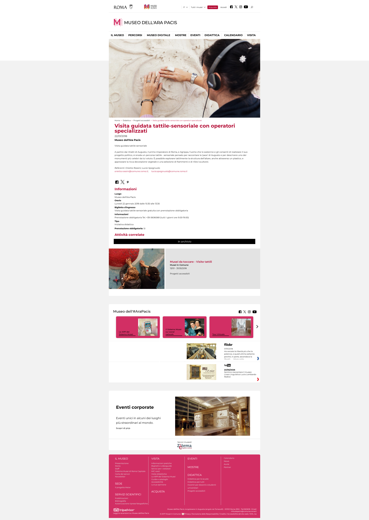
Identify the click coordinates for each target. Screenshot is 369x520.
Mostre (180, 35)
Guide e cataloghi (159, 479)
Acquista (213, 7)
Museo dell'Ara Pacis (150, 22)
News (226, 461)
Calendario (233, 35)
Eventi (195, 35)
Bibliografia (120, 501)
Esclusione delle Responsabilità (205, 514)
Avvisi (226, 464)
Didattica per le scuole (198, 479)
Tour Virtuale (218, 334)
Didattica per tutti (196, 482)
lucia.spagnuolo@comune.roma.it (169, 171)
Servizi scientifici (128, 494)
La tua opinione (158, 484)
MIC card (155, 471)
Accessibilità (157, 482)
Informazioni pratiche (161, 463)
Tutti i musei (197, 7)
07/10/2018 (239, 354)
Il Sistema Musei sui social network (173, 331)
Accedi (223, 7)
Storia (118, 466)
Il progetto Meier (123, 487)
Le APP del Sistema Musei (126, 333)
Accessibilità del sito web (237, 514)
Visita (251, 35)
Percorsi (135, 35)
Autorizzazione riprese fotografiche (131, 503)
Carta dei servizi (122, 474)
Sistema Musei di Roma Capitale (130, 471)
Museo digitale (158, 35)
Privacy (187, 514)
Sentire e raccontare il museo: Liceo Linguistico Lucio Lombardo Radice (240, 374)
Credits (223, 514)
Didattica (212, 35)
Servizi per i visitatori (161, 468)
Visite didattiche (159, 474)
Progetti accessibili (141, 120)
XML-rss (253, 514)
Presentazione (122, 463)
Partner (227, 467)
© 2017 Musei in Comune (170, 514)
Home (117, 120)
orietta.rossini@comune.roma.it (131, 171)
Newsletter (120, 476)
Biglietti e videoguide (161, 466)
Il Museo (117, 35)
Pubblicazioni (121, 498)
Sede (118, 483)
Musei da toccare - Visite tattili (191, 261)
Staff (117, 468)
